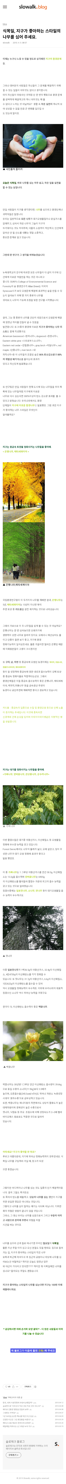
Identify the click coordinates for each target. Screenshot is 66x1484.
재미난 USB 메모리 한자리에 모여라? (17, 1423)
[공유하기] (13, 1386)
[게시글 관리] (17, 1386)
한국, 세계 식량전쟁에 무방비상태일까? (17, 1403)
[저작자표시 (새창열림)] (35, 1387)
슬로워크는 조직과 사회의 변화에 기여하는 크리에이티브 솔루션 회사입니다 (27, 1447)
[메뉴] (5, 7)
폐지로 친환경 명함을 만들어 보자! (16, 1409)
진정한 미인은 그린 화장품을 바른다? (17, 1420)
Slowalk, (26, 1478)
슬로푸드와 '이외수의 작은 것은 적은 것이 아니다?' (22, 1406)
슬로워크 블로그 (15, 1441)
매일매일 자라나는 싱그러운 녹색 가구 (17, 1426)
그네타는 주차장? (9, 1413)
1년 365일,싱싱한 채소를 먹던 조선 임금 (18, 1416)
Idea (5, 1397)
